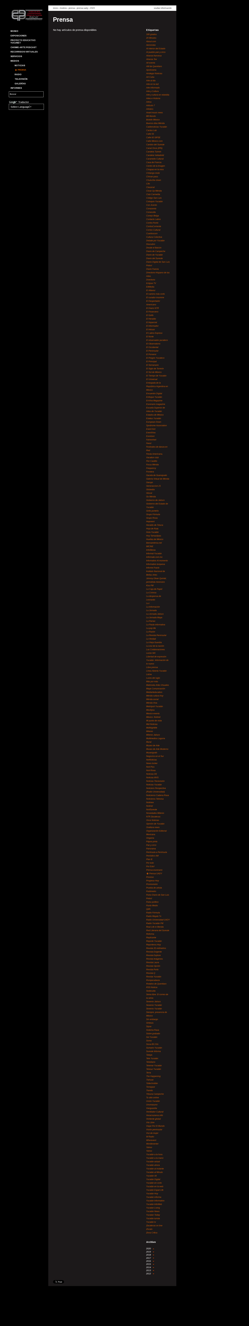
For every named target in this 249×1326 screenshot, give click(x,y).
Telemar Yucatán (154, 1065)
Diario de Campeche (155, 251)
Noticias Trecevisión (155, 781)
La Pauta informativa (155, 624)
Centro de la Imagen (155, 166)
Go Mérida (151, 496)
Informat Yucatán (154, 553)
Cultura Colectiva (154, 237)
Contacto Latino (153, 219)
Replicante (151, 937)
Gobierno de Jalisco (155, 500)
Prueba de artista (154, 888)
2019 (148, 1252)
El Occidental (152, 347)
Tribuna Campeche (155, 1094)
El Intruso (150, 329)
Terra (148, 1073)
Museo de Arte (153, 745)
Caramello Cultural (155, 159)
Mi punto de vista (154, 720)
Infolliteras (151, 550)
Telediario (150, 1062)
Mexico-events (153, 713)
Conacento (151, 208)
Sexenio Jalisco (153, 1001)
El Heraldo (151, 319)
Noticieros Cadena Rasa (157, 795)
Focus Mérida (152, 464)
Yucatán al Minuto (154, 1172)
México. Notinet (153, 717)
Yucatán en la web (154, 1186)
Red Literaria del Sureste (157, 930)
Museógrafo (151, 752)
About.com (151, 41)
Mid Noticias (152, 724)
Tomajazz (150, 1087)
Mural (148, 742)
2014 (148, 1267)
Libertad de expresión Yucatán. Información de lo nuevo (157, 660)
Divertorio (150, 280)
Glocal (149, 493)
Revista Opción (153, 966)
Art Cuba (150, 77)
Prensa (22, 70)
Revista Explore (153, 955)
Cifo (148, 184)
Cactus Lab (151, 130)
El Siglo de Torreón (155, 368)
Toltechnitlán (152, 1083)
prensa (72, 8)
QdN (148, 909)
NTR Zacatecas (153, 816)
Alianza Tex (151, 59)
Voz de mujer (152, 1133)
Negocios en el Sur (155, 756)
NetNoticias (151, 760)
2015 (148, 1264)
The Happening (153, 1076)
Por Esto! (150, 866)
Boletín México (153, 120)
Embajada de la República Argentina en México (157, 386)
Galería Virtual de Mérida (157, 479)
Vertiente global (153, 1119)
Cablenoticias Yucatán (156, 127)
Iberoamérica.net (154, 543)
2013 (148, 1270)
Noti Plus (150, 767)
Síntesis (149, 1023)
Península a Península (156, 852)
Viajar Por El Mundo (155, 1126)
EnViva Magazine (154, 400)
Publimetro (151, 891)
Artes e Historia (153, 98)
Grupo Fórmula (153, 514)
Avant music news (154, 112)
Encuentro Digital (154, 393)
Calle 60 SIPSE (153, 137)
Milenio (149, 731)
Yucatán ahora (153, 1165)
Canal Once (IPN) (154, 148)
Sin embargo (152, 1019)
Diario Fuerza (152, 269)
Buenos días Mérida (155, 123)
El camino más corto (155, 294)
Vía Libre (150, 1122)
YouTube (25, 1320)
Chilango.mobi (153, 173)
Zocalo (149, 1229)
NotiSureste (151, 809)
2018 (148, 1255)
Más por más (152, 681)
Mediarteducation (154, 692)
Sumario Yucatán (154, 1048)
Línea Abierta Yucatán (156, 671)
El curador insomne (155, 297)
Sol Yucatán (151, 1037)
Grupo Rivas (152, 518)
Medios (15, 61)
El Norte (150, 336)
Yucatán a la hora (154, 1154)
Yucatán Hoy (152, 1193)
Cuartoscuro (152, 233)
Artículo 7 (150, 105)
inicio (55, 8)
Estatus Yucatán (153, 418)
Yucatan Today (153, 1215)
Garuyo (149, 482)
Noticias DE (151, 774)
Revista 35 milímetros (156, 948)
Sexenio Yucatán (154, 1005)
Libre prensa (152, 667)
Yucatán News (153, 1211)
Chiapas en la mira (155, 169)
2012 (148, 1273)
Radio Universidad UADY (158, 920)
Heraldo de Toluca (154, 525)
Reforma (150, 934)
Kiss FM (149, 585)
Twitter (19, 1320)
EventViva (150, 432)
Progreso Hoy (152, 880)
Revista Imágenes (154, 959)
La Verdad (151, 639)
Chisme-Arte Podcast (24, 47)
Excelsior (150, 436)
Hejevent (150, 521)
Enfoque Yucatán (154, 397)
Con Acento (151, 205)
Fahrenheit (151, 440)
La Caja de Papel (154, 589)
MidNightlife (151, 728)
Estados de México (155, 415)
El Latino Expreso (154, 333)
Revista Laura (152, 962)
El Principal (151, 361)
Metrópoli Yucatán (154, 706)
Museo (14, 31)
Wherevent (151, 1140)
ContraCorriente (153, 226)
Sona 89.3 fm (152, 1044)
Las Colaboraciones (155, 649)
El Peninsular (152, 351)
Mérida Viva (151, 703)
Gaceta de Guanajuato (156, 475)
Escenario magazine (155, 404)
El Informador (152, 326)
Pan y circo (151, 845)
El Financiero (152, 312)
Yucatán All (151, 1176)
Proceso (150, 877)
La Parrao (150, 621)
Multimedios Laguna (155, 738)
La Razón (150, 632)
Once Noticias (152, 820)
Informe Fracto (152, 568)
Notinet (149, 806)
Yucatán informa (153, 1197)
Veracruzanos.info (154, 1115)
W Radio (150, 1137)
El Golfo (149, 315)
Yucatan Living (153, 1208)
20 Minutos (151, 38)
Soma (149, 1040)
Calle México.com (154, 141)
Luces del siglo (153, 678)
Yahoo (149, 1147)
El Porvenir (151, 354)
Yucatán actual (153, 1161)
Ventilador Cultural (154, 1112)
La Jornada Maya (154, 617)
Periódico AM (152, 856)
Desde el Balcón (153, 248)
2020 (92, 8)
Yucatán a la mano (154, 1158)
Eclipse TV (151, 283)
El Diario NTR (152, 308)
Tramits (149, 1090)
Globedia (150, 489)
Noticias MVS (152, 777)
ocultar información (163, 8)
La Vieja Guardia (154, 642)
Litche (149, 674)
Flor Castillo (151, 461)
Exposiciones (18, 36)
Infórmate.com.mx (154, 557)
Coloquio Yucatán (154, 201)
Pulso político (152, 902)
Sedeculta (150, 991)
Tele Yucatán (152, 1058)
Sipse (148, 1026)
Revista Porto (152, 969)
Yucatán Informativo (155, 1201)
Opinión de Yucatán (155, 824)
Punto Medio (152, 905)
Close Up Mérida (154, 191)
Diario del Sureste (154, 258)
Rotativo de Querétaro (156, 984)
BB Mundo (151, 116)
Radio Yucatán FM (154, 923)
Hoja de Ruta (152, 528)
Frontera (150, 472)
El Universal (151, 379)
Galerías (20, 83)
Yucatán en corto (154, 1183)
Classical (150, 187)
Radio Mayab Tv (153, 916)
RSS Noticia (151, 987)
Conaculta (151, 212)
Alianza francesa (154, 56)
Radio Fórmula (153, 912)
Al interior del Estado (155, 48)
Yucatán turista (153, 1218)
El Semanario (152, 365)
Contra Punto (152, 223)
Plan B (149, 859)
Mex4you (150, 710)
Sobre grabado (153, 1033)
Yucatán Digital (153, 1179)
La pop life (151, 628)
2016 (148, 1261)
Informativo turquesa (155, 564)
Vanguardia (151, 1108)
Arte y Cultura (152, 91)
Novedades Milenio (155, 813)
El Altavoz (150, 290)
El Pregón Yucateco (155, 358)
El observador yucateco (157, 340)
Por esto (150, 863)
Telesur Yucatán (153, 1069)
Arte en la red (152, 84)
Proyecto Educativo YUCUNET (23, 41)
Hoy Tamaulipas (153, 536)
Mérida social (152, 699)
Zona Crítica (151, 1233)
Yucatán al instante (155, 1169)
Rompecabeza (153, 980)
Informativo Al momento (157, 560)
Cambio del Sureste (155, 144)
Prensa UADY (82, 8)
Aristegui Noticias (154, 73)
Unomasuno (152, 1105)
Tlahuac (150, 1080)
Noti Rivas (151, 770)
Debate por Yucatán (155, 240)
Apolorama (151, 70)
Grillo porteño (152, 511)
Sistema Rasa (152, 1030)
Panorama (151, 848)
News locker (152, 763)
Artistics (149, 109)
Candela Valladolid (155, 155)
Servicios (16, 56)
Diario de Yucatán (154, 255)
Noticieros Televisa (155, 799)
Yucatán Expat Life (154, 1190)
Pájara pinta (151, 841)
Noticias (20, 65)
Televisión (21, 79)
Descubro (150, 244)
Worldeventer (152, 1144)
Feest (148, 443)
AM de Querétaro (154, 66)
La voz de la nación (155, 646)
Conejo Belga (152, 216)
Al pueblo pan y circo (155, 52)
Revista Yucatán (153, 976)
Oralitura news (153, 827)
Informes (16, 88)
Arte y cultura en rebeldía (157, 95)
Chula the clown (153, 180)
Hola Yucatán (152, 532)
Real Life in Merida (155, 927)
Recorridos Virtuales (24, 52)
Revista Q (150, 973)
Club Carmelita (153, 194)
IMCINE (149, 546)
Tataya (149, 1055)
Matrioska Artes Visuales (157, 685)
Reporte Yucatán (154, 941)
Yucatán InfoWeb (154, 1204)
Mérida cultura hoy (154, 696)
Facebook (13, 1320)
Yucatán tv (151, 1222)
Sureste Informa (153, 1051)
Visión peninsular (154, 1129)
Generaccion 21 (153, 486)
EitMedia (150, 287)
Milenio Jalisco (153, 735)
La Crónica (151, 592)
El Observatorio (153, 344)
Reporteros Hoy (153, 944)
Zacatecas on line (154, 1225)
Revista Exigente (154, 952)
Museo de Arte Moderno (157, 749)
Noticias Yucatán (154, 784)
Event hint (150, 429)
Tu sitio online (152, 1097)
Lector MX (150, 653)
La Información (153, 607)
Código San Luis (154, 198)
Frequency (151, 468)
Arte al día (150, 80)
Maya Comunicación (155, 688)
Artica (148, 102)
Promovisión (152, 884)
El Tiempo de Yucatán (156, 376)
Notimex (150, 802)
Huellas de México (154, 539)
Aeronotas (151, 45)
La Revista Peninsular (156, 635)
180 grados (151, 34)
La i (148, 603)
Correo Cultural (153, 230)
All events (150, 63)
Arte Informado (153, 88)
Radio (18, 74)
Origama (150, 838)
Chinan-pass (152, 176)
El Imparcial (151, 322)
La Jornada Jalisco (155, 614)
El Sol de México (154, 372)
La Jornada (151, 610)
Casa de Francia (153, 162)
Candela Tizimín (153, 152)
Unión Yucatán (153, 1101)
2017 (148, 1258)
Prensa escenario (154, 870)
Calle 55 (150, 134)
